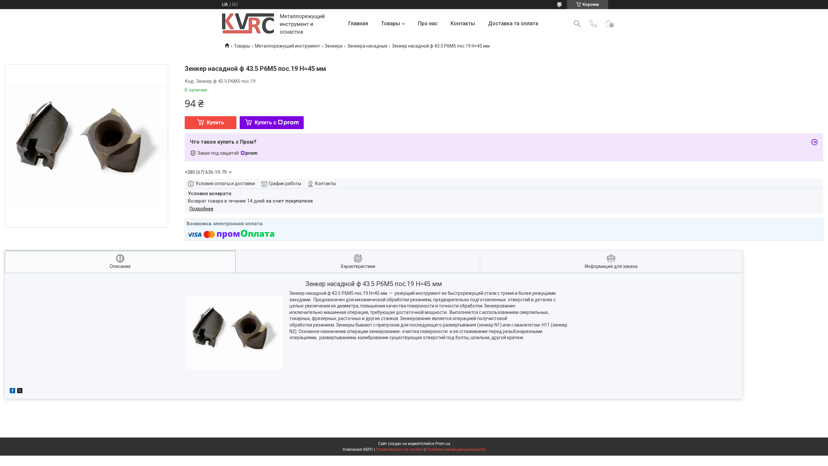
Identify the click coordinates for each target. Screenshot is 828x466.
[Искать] (577, 23)
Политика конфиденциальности (456, 449)
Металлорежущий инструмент (287, 46)
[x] (19, 391)
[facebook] (12, 391)
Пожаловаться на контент (400, 449)
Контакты (463, 23)
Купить (215, 122)
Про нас (428, 23)
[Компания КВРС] (248, 24)
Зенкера (334, 46)
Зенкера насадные (367, 46)
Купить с (265, 122)
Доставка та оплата (513, 23)
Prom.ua (442, 443)
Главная (358, 23)
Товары (390, 23)
